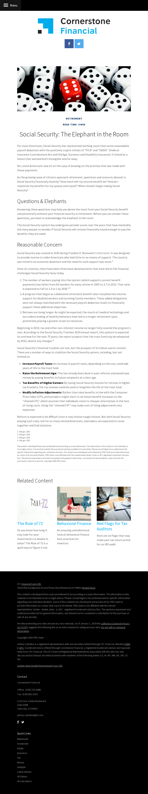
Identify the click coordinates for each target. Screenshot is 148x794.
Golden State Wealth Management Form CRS (39, 665)
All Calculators (24, 781)
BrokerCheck (88, 587)
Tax (19, 757)
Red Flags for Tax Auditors (112, 526)
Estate (20, 748)
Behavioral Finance (74, 523)
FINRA (127, 644)
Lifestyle (21, 767)
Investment (22, 743)
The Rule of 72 (30, 523)
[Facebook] (18, 722)
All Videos (22, 776)
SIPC (21, 647)
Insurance (22, 753)
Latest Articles (24, 771)
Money (20, 762)
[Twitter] (22, 722)
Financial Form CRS (31, 584)
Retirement (22, 739)
